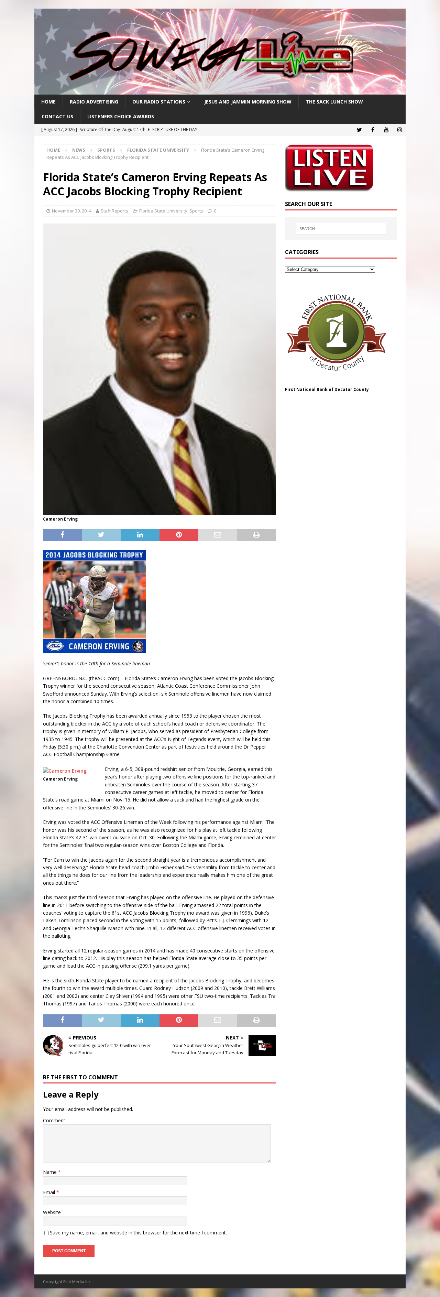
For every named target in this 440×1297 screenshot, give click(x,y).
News (78, 150)
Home (48, 101)
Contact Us (57, 116)
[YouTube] (386, 130)
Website (52, 1212)
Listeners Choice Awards (120, 116)
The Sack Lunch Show (334, 101)
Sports (106, 150)
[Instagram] (400, 130)
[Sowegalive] (220, 90)
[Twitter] (359, 130)
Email (49, 1192)
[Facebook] (373, 130)
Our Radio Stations (158, 101)
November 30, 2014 (71, 211)
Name (50, 1172)
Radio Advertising (94, 101)
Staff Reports (114, 211)
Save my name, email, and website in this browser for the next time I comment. (138, 1232)
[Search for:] (341, 229)
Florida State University (163, 211)
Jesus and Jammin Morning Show (248, 101)
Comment (54, 1120)
